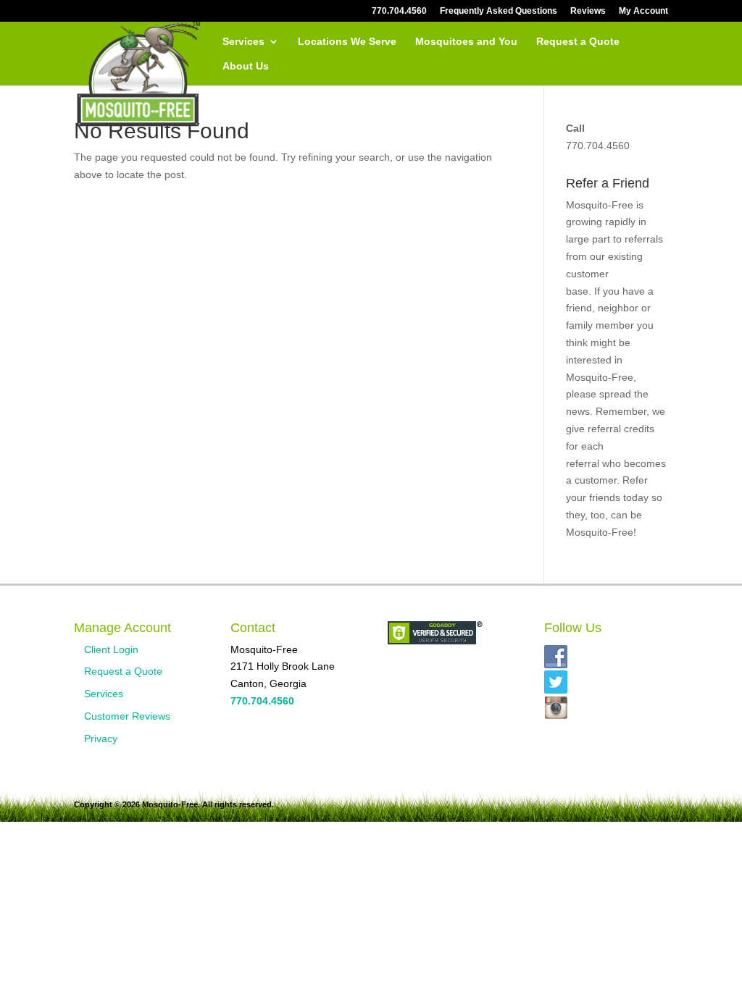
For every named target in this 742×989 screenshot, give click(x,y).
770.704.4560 (399, 11)
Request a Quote (578, 41)
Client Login (111, 649)
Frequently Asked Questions (498, 11)
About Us (245, 66)
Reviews (588, 11)
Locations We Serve (347, 41)
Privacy (100, 738)
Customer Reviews (127, 716)
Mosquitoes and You (466, 41)
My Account (643, 11)
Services (243, 41)
